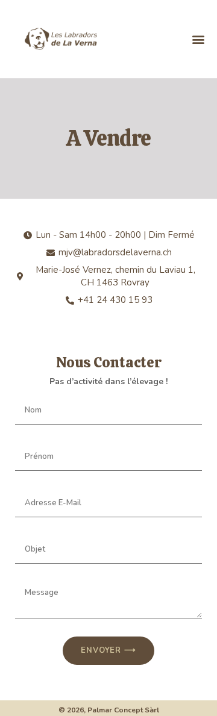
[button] (198, 39)
